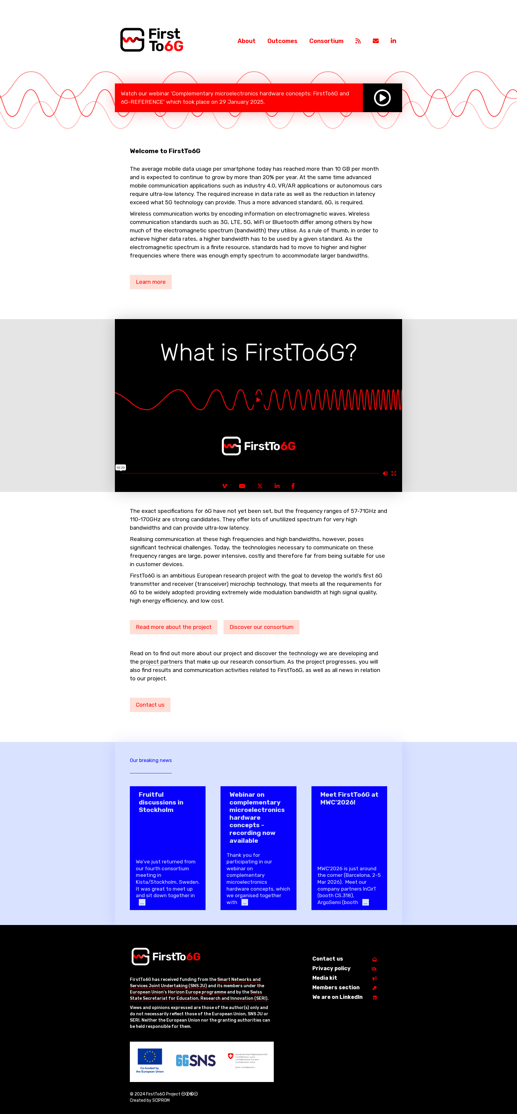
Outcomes (282, 41)
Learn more (151, 282)
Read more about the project (174, 627)
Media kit (324, 978)
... (142, 902)
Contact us (150, 705)
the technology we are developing (322, 653)
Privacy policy (331, 968)
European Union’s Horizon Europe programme (178, 992)
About (247, 41)
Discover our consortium (261, 627)
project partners (161, 662)
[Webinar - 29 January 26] (382, 97)
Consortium (326, 41)
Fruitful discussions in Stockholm (161, 802)
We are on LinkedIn (337, 997)
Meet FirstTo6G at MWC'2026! (349, 798)
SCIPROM (161, 1100)
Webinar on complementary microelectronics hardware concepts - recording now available (257, 817)
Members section (336, 987)
